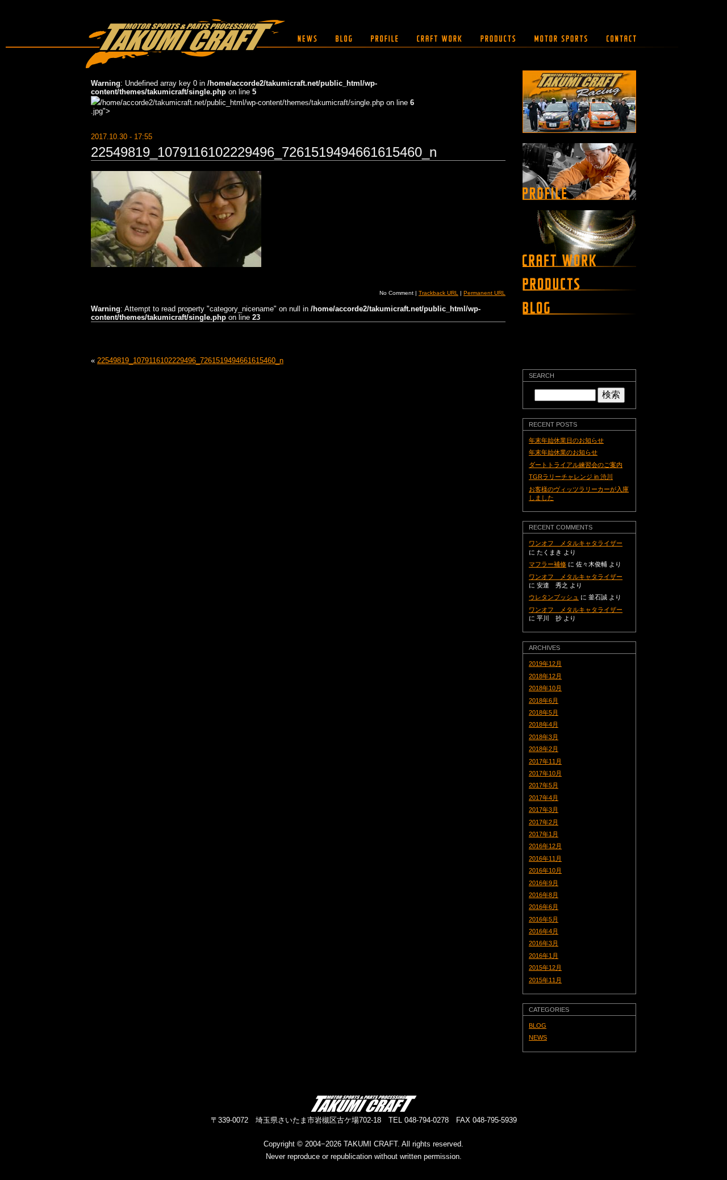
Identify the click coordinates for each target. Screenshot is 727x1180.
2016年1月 (543, 955)
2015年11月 (545, 980)
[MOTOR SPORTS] (561, 39)
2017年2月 (543, 822)
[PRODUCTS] (498, 39)
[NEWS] (307, 39)
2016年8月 (543, 894)
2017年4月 (543, 797)
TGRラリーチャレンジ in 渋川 (571, 476)
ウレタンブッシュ (554, 597)
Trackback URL (438, 293)
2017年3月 (543, 809)
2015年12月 (545, 967)
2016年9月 (543, 882)
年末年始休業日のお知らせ (566, 440)
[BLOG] (344, 39)
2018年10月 (545, 688)
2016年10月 (545, 870)
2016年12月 (545, 846)
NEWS (538, 1037)
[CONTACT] (618, 39)
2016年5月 (543, 919)
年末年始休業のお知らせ (563, 452)
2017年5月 (543, 785)
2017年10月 (545, 773)
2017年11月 (545, 761)
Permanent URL (484, 293)
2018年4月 (543, 724)
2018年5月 (543, 712)
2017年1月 (543, 834)
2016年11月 (545, 858)
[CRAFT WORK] (439, 39)
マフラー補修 (547, 564)
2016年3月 (543, 943)
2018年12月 (545, 676)
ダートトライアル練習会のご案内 (575, 464)
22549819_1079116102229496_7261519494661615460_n (264, 152)
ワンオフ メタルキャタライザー (575, 543)
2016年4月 (543, 931)
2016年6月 (543, 906)
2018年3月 (543, 736)
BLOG (537, 1025)
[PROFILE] (384, 39)
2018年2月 (543, 748)
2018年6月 (543, 700)
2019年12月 (545, 663)
